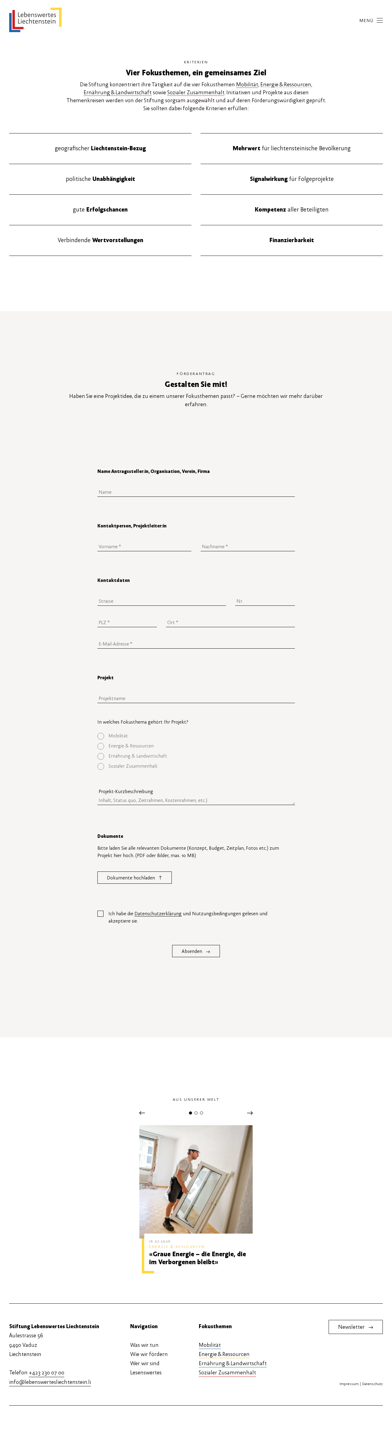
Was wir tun (144, 1345)
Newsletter (355, 1327)
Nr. (238, 596)
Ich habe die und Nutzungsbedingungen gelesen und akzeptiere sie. (187, 917)
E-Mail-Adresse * (112, 638)
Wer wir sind (145, 1363)
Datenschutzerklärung (158, 913)
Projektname (109, 693)
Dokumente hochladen (134, 877)
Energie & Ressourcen (285, 84)
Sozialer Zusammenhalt (195, 92)
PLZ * (103, 617)
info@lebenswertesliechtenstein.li (50, 1382)
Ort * (171, 617)
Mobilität (247, 84)
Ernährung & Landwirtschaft (118, 92)
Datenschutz (372, 1384)
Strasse (104, 596)
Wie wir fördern (149, 1354)
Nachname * (212, 541)
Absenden (196, 951)
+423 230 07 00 (46, 1372)
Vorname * (107, 541)
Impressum (349, 1384)
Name (103, 487)
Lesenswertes (146, 1372)
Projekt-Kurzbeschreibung (126, 791)
